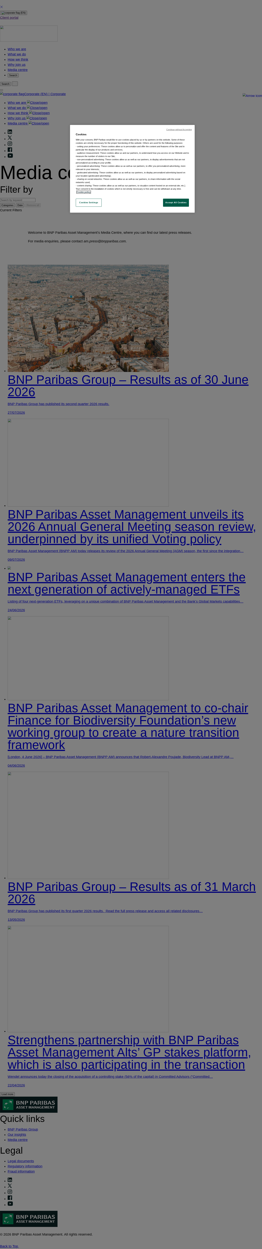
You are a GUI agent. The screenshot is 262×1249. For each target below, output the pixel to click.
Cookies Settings (88, 202)
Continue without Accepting (179, 129)
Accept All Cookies (175, 202)
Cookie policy (84, 192)
